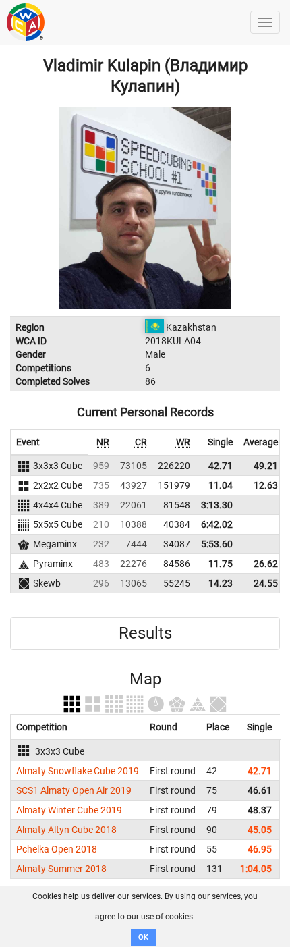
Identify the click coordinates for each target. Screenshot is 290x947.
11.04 (220, 485)
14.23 (220, 583)
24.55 (266, 583)
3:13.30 (217, 504)
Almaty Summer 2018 (61, 868)
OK (143, 937)
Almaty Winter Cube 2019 (69, 810)
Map (145, 679)
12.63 (266, 485)
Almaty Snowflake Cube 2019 (77, 770)
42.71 (220, 465)
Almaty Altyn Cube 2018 (66, 829)
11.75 (220, 563)
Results (145, 633)
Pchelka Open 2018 (56, 849)
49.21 (266, 465)
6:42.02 (217, 524)
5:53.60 (217, 544)
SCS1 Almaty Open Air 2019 (74, 790)
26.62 (266, 563)
